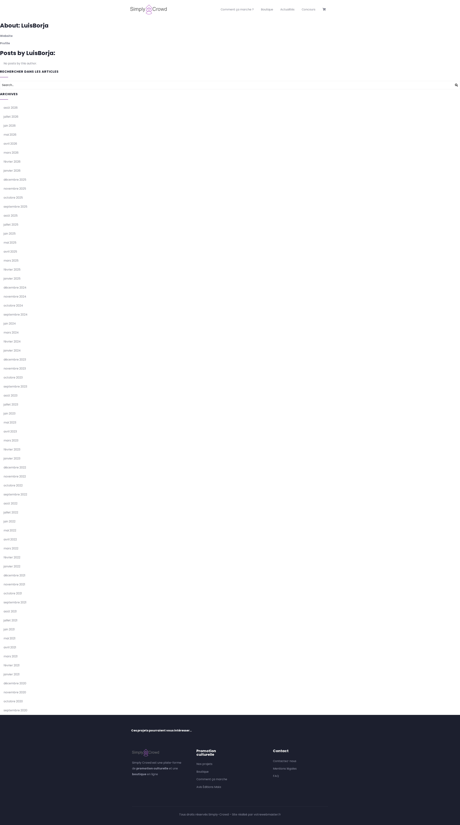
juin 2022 (9, 521)
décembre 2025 (15, 180)
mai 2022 (10, 530)
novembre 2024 (15, 296)
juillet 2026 (11, 117)
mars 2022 (11, 548)
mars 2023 (11, 440)
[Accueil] (148, 9)
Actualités (287, 9)
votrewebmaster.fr (267, 814)
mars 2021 (11, 656)
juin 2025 (10, 234)
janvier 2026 (12, 171)
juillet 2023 (11, 404)
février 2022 (12, 557)
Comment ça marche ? (237, 9)
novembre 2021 (14, 584)
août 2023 (10, 395)
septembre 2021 (15, 602)
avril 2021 (10, 647)
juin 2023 (9, 413)
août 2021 (10, 611)
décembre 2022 (15, 467)
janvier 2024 (12, 350)
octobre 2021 (13, 593)
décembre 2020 (15, 683)
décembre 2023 (15, 359)
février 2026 (12, 162)
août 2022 (10, 503)
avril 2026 (10, 144)
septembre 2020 (15, 710)
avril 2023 (10, 431)
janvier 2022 (12, 566)
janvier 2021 (12, 674)
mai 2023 (10, 422)
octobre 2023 (13, 377)
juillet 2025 (11, 225)
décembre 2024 (15, 287)
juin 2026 (10, 126)
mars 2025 (11, 261)
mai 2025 (10, 243)
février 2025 (12, 270)
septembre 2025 (15, 207)
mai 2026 (10, 135)
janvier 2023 (12, 458)
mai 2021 (9, 638)
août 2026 (11, 108)
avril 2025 (10, 252)
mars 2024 (11, 332)
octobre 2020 (13, 701)
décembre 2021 (14, 575)
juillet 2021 (10, 620)
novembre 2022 (15, 476)
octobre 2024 (13, 305)
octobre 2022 (13, 485)
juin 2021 (9, 629)
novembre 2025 (15, 189)
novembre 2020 (15, 692)
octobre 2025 (13, 198)
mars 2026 (11, 153)
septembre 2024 (15, 314)
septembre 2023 (15, 386)
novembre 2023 (15, 368)
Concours (308, 9)
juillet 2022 (11, 512)
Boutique (267, 9)
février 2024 (12, 341)
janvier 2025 (12, 278)
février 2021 (12, 665)
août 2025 (11, 216)
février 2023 (12, 449)
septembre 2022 (15, 494)
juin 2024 (10, 323)
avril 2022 (10, 539)
